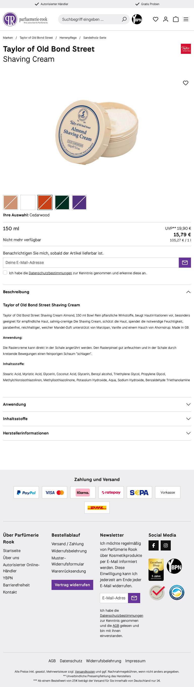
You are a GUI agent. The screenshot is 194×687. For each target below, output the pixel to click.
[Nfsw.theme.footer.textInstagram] (166, 545)
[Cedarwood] (45, 202)
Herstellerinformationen (26, 433)
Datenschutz (71, 660)
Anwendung (14, 404)
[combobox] (88, 19)
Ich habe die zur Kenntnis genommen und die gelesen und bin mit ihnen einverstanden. (121, 623)
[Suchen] (124, 19)
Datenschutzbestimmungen (50, 273)
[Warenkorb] (176, 19)
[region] (97, 132)
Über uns (11, 557)
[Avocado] (27, 202)
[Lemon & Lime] (62, 202)
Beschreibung (16, 291)
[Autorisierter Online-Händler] (157, 592)
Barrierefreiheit (16, 585)
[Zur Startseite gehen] (25, 19)
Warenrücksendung (69, 571)
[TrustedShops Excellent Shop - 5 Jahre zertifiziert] (156, 570)
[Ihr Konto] (166, 19)
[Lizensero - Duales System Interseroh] (176, 592)
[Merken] (186, 83)
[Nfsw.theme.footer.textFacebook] (154, 545)
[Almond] (10, 202)
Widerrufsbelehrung (69, 551)
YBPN (8, 578)
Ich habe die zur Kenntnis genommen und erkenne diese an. (78, 273)
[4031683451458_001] (97, 133)
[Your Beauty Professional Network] (137, 19)
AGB (116, 625)
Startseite (11, 550)
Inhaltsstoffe (15, 418)
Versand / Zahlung (68, 543)
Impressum (135, 660)
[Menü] (186, 19)
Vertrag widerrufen (72, 584)
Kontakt (10, 592)
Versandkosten (85, 672)
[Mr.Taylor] (79, 202)
